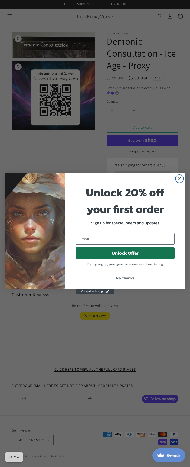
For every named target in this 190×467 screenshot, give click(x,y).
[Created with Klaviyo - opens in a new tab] (95, 291)
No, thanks (125, 278)
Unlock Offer (125, 253)
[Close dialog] (179, 179)
